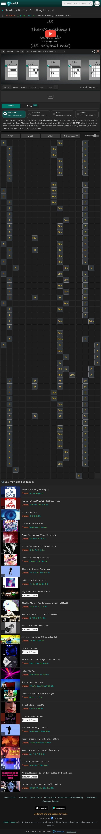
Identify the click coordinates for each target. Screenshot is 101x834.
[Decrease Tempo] (3, 51)
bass (50, 87)
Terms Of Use (35, 797)
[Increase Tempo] (22, 51)
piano (15, 87)
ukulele (24, 87)
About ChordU (10, 797)
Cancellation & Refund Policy (70, 797)
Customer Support (50, 801)
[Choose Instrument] (56, 87)
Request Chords (29, 595)
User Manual (91, 797)
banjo (41, 87)
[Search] (90, 3)
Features (23, 797)
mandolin (32, 87)
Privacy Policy (50, 797)
